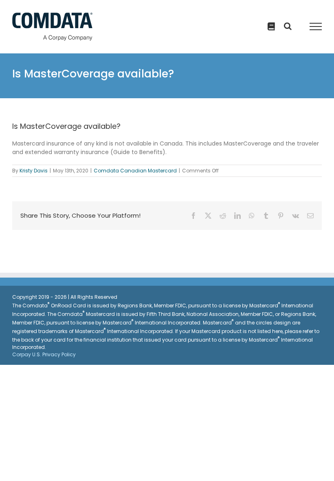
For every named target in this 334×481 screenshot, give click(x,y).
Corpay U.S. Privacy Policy (44, 354)
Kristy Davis (34, 170)
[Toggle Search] (271, 26)
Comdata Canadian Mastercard (135, 170)
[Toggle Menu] (316, 26)
